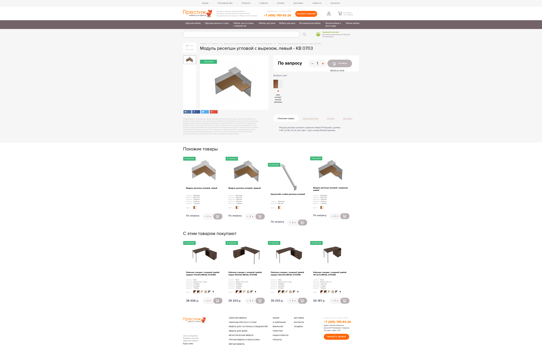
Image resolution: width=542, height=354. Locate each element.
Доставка (298, 3)
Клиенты (263, 3)
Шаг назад (190, 49)
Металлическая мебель (310, 23)
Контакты (335, 3)
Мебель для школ (287, 23)
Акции (205, 3)
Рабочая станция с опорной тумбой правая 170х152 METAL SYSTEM (202, 273)
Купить (342, 63)
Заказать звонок (306, 14)
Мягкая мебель (352, 23)
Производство (225, 3)
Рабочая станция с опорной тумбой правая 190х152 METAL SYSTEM (287, 273)
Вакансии (278, 326)
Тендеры (298, 326)
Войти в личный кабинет (329, 13)
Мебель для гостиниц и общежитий (243, 24)
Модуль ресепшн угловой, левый (201, 188)
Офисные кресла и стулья (217, 23)
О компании (279, 322)
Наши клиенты (280, 335)
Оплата (280, 3)
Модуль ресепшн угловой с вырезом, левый (330, 189)
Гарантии (278, 331)
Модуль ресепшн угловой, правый (244, 188)
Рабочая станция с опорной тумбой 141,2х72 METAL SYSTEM (329, 273)
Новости (316, 3)
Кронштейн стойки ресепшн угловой (288, 194)
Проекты (246, 3)
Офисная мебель (193, 23)
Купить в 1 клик (337, 70)
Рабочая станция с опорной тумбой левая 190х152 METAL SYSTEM (245, 273)
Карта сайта (188, 343)
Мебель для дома (267, 23)
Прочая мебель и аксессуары (333, 24)
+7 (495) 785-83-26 (277, 15)
